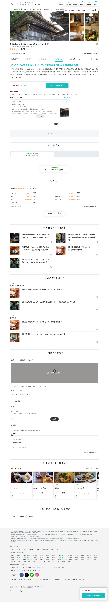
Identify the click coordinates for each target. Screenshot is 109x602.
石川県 (47, 557)
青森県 (18, 555)
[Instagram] (37, 575)
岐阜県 (24, 557)
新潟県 (29, 557)
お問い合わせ (82, 579)
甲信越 (63, 561)
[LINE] (32, 575)
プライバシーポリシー (38, 570)
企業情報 (29, 579)
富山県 (41, 557)
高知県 (24, 559)
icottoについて (13, 579)
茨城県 (65, 555)
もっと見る (65, 97)
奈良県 (82, 557)
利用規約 (35, 579)
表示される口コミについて (90, 206)
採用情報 (75, 579)
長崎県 (82, 559)
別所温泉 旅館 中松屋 (17, 286)
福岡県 (65, 559)
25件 (27, 49)
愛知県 (18, 557)
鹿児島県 (13, 561)
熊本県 (88, 559)
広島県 (53, 559)
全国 (25, 561)
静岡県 (12, 557)
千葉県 (70, 555)
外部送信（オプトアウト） (46, 579)
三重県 (59, 557)
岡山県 (35, 559)
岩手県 (24, 555)
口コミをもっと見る (54, 213)
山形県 (41, 555)
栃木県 (53, 555)
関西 (34, 561)
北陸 (69, 561)
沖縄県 (19, 561)
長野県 (35, 557)
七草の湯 (13, 318)
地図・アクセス (77, 59)
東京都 (82, 555)
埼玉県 (76, 555)
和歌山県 (89, 557)
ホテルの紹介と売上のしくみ (90, 53)
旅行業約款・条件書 (26, 570)
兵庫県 (95, 557)
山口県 (59, 559)
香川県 (12, 559)
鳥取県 (41, 559)
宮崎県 (94, 559)
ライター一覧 (22, 579)
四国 (53, 561)
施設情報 (18, 401)
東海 (49, 561)
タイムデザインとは (15, 570)
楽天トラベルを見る (57, 85)
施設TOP (15, 59)
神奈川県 (89, 555)
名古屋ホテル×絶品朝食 (27, 549)
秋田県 (29, 555)
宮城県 (35, 555)
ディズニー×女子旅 (15, 549)
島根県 (47, 559)
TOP (11, 9)
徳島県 (18, 559)
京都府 (70, 557)
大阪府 (76, 557)
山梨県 (95, 555)
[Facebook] (21, 575)
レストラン (95, 59)
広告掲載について (66, 579)
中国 (58, 561)
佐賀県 (70, 559)
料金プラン (44, 59)
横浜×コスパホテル (55, 549)
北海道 (12, 555)
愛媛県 (29, 559)
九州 (39, 561)
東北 (44, 561)
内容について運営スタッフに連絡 (91, 452)
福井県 (53, 557)
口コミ (60, 59)
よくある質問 (57, 579)
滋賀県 (65, 557)
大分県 (76, 559)
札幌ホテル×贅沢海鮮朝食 (42, 549)
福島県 (47, 555)
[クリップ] (51, 242)
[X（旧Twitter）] (27, 575)
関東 (29, 561)
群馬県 (59, 555)
